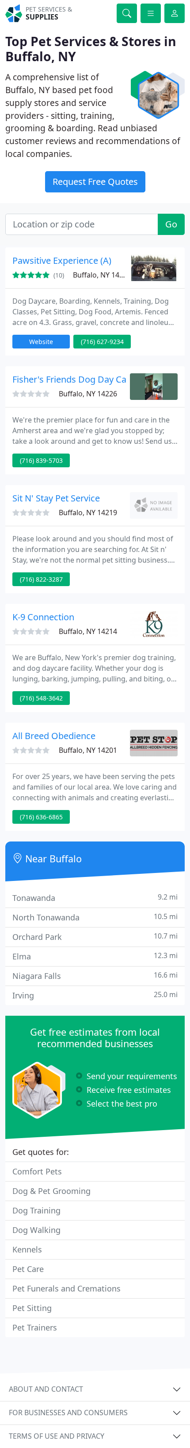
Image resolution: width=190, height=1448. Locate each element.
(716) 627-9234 (102, 341)
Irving (95, 995)
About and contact (46, 1389)
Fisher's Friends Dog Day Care (73, 379)
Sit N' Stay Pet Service (56, 498)
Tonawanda (95, 897)
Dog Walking (36, 1230)
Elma (95, 956)
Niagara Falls (95, 975)
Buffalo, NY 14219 (88, 512)
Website (41, 341)
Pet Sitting (32, 1308)
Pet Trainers (34, 1327)
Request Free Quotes (95, 182)
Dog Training (36, 1210)
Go (171, 224)
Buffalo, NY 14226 (88, 394)
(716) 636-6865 (41, 817)
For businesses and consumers (68, 1412)
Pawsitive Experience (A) (61, 260)
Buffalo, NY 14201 (88, 750)
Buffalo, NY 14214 (88, 631)
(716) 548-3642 (41, 698)
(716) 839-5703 (41, 460)
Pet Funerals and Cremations (66, 1288)
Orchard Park (95, 936)
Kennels (27, 1249)
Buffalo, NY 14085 (102, 275)
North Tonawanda (95, 917)
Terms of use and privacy (56, 1436)
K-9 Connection (43, 617)
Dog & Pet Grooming (51, 1191)
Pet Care (28, 1269)
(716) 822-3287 (41, 579)
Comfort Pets (37, 1171)
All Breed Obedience (53, 736)
